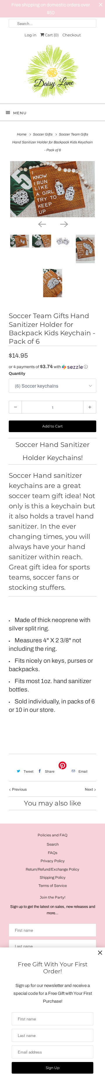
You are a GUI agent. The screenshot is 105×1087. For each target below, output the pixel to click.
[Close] (100, 953)
